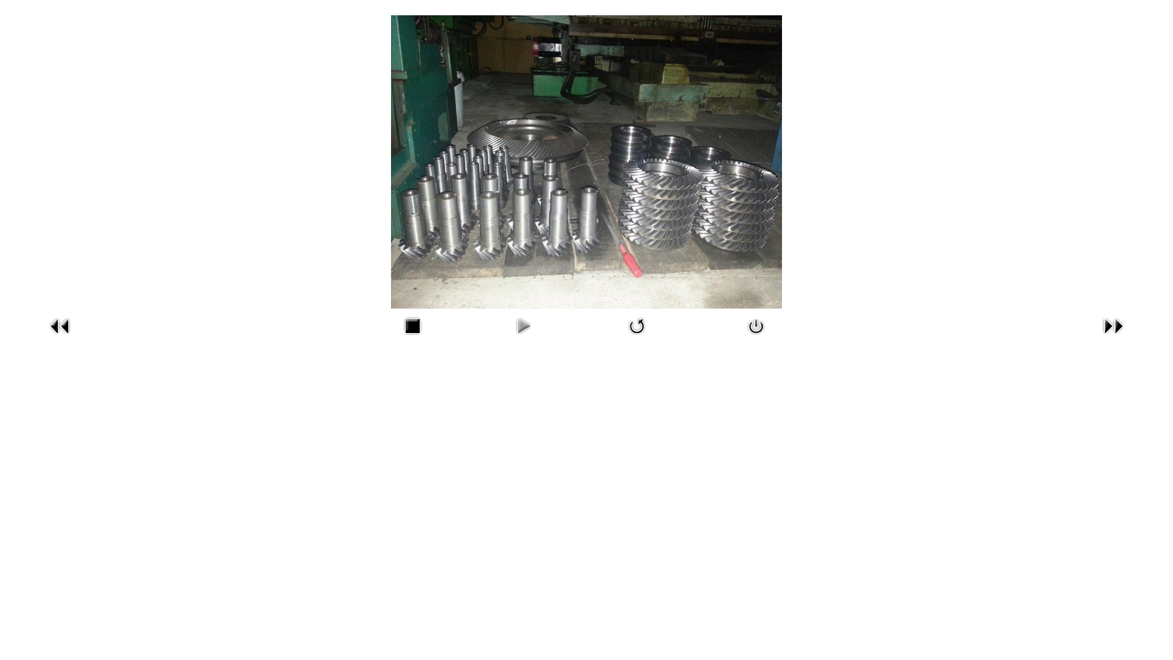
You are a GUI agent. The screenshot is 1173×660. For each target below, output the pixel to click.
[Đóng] (756, 338)
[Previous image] (60, 338)
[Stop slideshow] (412, 338)
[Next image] (1113, 338)
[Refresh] (637, 338)
